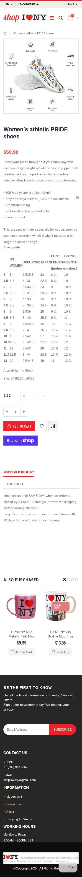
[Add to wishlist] (42, 426)
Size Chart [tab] (15, 483)
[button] (64, 579)
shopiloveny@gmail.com (19, 780)
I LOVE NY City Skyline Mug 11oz (60, 634)
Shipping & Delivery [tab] (18, 471)
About (10, 811)
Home (5, 33)
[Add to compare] (53, 426)
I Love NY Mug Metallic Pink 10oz (22, 634)
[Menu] (52, 17)
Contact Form (15, 804)
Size (6, 395)
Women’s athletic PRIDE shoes (35, 132)
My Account (14, 796)
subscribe (63, 729)
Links (70, 4)
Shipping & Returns (19, 819)
